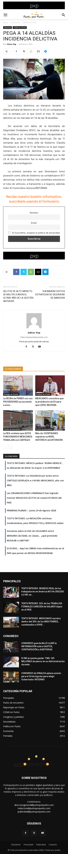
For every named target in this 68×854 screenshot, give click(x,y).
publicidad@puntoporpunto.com (34, 811)
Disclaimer (16, 844)
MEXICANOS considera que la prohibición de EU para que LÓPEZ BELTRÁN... (49, 401)
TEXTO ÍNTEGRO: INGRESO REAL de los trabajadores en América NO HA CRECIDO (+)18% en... (42, 591)
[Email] (38, 51)
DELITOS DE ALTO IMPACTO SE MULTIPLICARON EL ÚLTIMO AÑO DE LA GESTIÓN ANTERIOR (18, 296)
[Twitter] (23, 51)
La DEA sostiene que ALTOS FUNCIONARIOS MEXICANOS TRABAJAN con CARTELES (17, 436)
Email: (34, 223)
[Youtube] (40, 347)
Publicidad (41, 844)
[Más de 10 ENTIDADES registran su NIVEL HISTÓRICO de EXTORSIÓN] (50, 420)
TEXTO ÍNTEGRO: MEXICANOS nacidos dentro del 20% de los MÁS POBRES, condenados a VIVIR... (41, 621)
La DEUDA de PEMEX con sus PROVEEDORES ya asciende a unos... (18, 401)
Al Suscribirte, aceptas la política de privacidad (35, 233)
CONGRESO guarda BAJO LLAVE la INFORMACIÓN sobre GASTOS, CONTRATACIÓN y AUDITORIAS (39, 646)
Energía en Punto (11, 394)
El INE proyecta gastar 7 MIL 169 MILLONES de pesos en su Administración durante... (43, 661)
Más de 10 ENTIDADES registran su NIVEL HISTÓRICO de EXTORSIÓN (49, 436)
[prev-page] (5, 447)
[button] (5, 15)
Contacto (53, 844)
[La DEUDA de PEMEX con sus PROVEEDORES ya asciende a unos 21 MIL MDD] (18, 385)
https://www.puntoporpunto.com (34, 337)
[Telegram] (45, 51)
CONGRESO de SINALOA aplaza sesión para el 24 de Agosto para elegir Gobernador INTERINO (41, 676)
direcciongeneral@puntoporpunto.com (34, 804)
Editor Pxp (11, 44)
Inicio (5, 22)
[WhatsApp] (31, 51)
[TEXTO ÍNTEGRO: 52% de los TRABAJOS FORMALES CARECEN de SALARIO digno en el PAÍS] (11, 607)
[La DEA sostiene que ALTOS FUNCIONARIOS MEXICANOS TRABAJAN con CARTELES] (18, 420)
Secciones (15, 22)
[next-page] (10, 447)
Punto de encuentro (12, 429)
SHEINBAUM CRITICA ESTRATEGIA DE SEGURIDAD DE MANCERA (50, 294)
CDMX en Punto (30, 22)
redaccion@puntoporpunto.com (34, 808)
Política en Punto (43, 394)
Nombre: (34, 212)
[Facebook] (16, 51)
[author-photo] (34, 328)
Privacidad (28, 844)
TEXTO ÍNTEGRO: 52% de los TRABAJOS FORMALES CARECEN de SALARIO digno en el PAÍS (41, 606)
